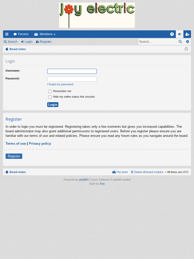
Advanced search (187, 42)
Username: (13, 70)
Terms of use (16, 143)
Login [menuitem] (180, 35)
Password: (13, 78)
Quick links (8, 35)
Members (46, 34)
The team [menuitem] (122, 172)
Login (29, 42)
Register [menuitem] (188, 35)
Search (12, 42)
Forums (23, 34)
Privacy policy (40, 143)
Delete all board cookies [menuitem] (148, 172)
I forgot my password (60, 84)
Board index (18, 172)
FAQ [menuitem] (174, 35)
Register (46, 42)
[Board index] (97, 15)
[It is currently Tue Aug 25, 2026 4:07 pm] (186, 49)
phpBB (83, 179)
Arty (102, 183)
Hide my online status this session (73, 96)
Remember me (61, 91)
